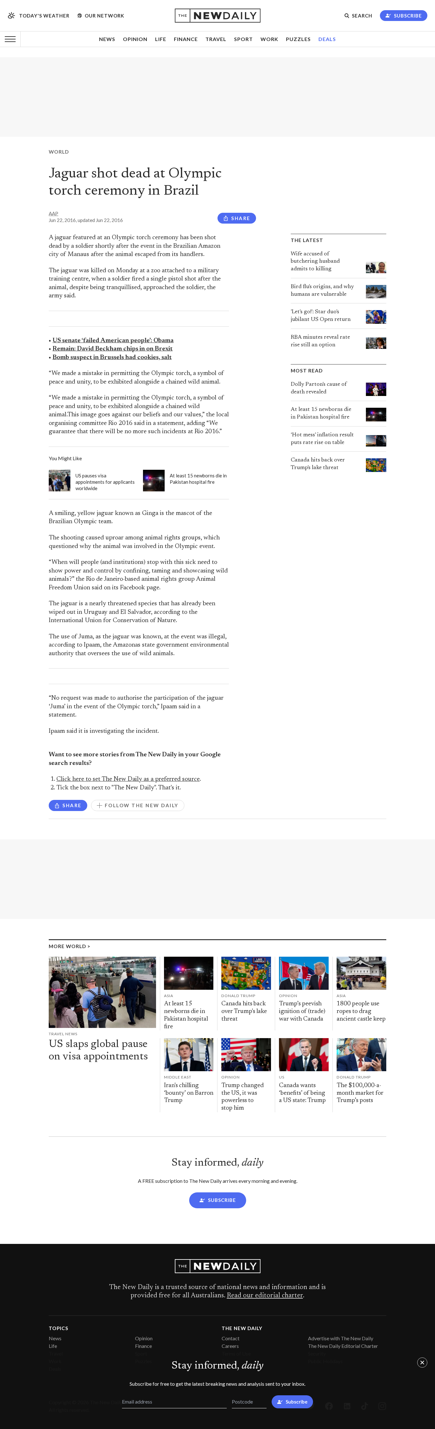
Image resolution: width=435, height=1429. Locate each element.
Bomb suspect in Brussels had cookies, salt (112, 358)
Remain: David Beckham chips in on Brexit (113, 349)
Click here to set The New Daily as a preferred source (128, 779)
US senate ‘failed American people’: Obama (113, 341)
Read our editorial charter (265, 1295)
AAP (53, 213)
